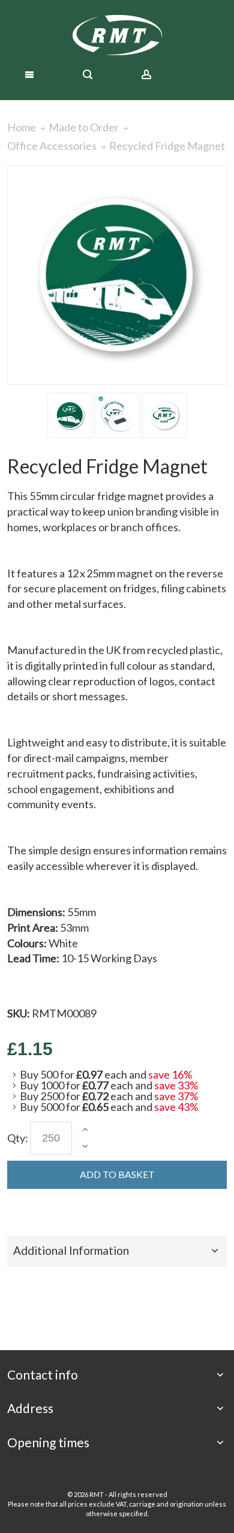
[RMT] (117, 35)
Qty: (17, 1138)
